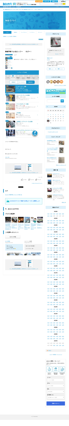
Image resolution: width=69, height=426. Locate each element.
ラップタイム (32, 32)
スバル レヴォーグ (56, 173)
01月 (48, 213)
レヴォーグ (15, 194)
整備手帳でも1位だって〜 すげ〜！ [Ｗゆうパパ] (33, 9)
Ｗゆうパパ (10, 20)
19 (55, 118)
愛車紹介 (15, 32)
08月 (51, 216)
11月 (60, 222)
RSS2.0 (49, 350)
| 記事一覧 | (24, 44)
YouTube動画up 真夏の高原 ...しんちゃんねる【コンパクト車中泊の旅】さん (8, 226)
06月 (63, 213)
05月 (60, 213)
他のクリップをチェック (61, 165)
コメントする (13, 236)
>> (64, 106)
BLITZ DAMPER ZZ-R (51, 157)
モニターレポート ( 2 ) (53, 131)
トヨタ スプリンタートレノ (58, 194)
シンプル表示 (9, 36)
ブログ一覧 (21, 9)
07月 (48, 216)
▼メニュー (40, 32)
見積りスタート (55, 403)
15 (63, 116)
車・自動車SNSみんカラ (7, 9)
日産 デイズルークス (56, 180)
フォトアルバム (24, 32)
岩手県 (48, 59)
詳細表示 (4, 36)
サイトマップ (59, 354)
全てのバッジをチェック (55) (60, 85)
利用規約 (54, 354)
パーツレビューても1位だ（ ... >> (32, 44)
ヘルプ (59, 1)
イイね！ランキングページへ (37, 183)
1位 (21, 194)
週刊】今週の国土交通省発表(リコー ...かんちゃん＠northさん (33, 226)
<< (47, 106)
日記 (17, 9)
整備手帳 (11, 194)
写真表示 (14, 36)
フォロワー (60, 68)
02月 (51, 213)
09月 (54, 222)
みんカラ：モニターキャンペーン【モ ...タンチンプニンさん (21, 226)
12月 (63, 222)
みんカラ (7, 194)
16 (48, 118)
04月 (57, 213)
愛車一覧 (63, 202)
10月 (57, 222)
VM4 (19, 194)
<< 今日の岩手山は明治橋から (15, 44)
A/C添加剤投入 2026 (51, 140)
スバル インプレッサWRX (57, 188)
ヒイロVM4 (7, 241)
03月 (54, 213)
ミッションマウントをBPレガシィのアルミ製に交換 (52, 149)
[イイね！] (41, 39)
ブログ (14, 9)
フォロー (51, 68)
